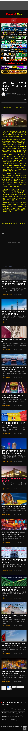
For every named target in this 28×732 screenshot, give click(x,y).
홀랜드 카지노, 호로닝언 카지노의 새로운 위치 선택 (13, 480)
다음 (8, 689)
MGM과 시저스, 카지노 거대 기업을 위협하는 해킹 (13, 561)
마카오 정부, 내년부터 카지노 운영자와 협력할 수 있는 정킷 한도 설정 (13, 452)
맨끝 (10, 689)
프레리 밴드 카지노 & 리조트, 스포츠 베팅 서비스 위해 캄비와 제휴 (13, 533)
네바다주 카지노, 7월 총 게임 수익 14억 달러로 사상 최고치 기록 (13, 672)
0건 (8, 95)
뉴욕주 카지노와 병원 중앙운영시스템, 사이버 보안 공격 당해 (13, 368)
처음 (2, 687)
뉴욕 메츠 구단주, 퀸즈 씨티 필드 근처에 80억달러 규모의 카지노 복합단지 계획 (13, 283)
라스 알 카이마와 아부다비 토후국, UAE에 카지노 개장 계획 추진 (13, 313)
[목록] (25, 99)
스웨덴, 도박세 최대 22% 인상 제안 (12, 506)
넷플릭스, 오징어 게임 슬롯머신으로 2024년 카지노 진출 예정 (12, 396)
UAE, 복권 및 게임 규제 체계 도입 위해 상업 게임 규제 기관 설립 (13, 644)
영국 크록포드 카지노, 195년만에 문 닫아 (13, 339)
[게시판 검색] (25, 266)
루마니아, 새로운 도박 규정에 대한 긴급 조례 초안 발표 (13, 424)
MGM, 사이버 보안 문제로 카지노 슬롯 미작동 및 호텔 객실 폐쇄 (13, 589)
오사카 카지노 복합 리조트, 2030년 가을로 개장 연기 (13, 616)
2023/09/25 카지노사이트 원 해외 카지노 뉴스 (13, 223)
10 (5, 689)
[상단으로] (25, 729)
